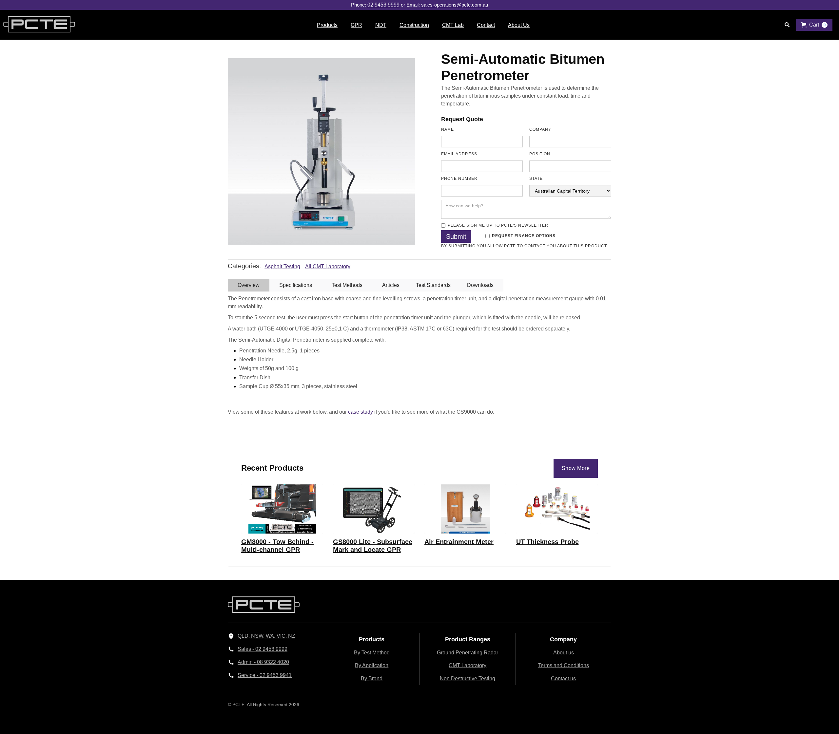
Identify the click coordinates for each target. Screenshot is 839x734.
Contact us (563, 678)
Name (447, 129)
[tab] (248, 285)
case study (360, 412)
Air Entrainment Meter (459, 541)
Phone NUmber (459, 178)
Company (540, 129)
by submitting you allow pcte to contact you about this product (524, 246)
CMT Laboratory (467, 665)
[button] (327, 25)
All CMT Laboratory (327, 266)
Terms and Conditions (563, 665)
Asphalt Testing (282, 266)
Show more (576, 468)
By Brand (371, 678)
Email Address (459, 154)
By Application (371, 665)
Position (539, 154)
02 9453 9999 (383, 5)
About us (563, 652)
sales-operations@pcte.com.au (454, 5)
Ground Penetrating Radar (467, 652)
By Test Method (372, 652)
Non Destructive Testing (467, 678)
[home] (37, 25)
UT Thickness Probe (547, 541)
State (536, 178)
